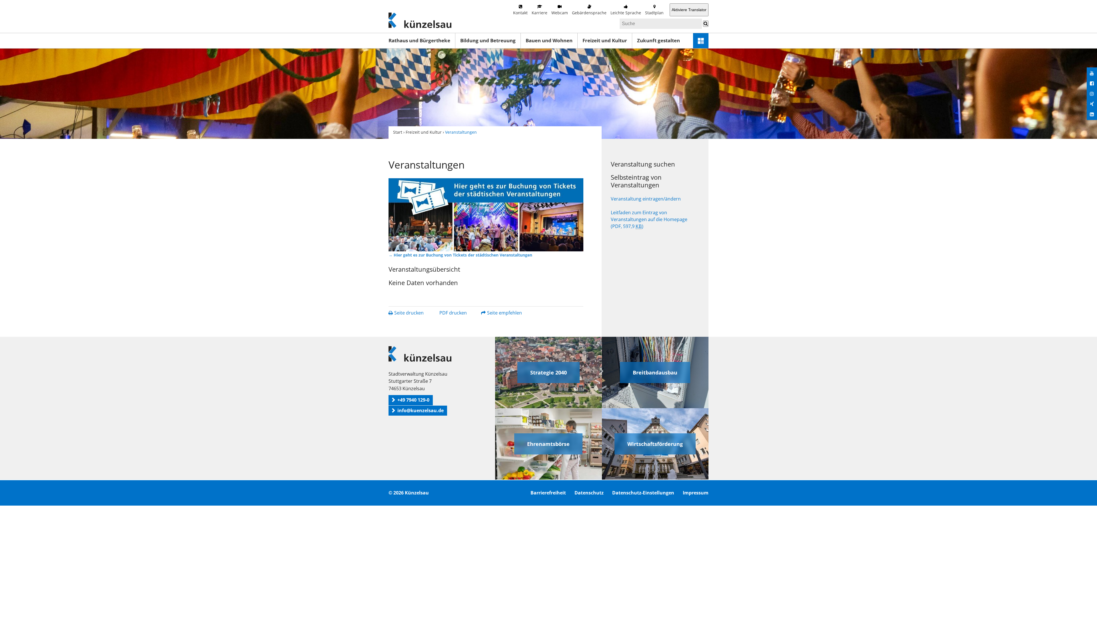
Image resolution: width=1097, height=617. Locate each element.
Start (397, 132)
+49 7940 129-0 (413, 400)
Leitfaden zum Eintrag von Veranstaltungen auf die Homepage (649, 219)
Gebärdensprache (589, 12)
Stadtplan (654, 12)
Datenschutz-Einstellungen (643, 493)
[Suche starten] (705, 24)
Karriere (539, 12)
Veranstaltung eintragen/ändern (646, 199)
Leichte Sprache (625, 12)
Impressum (695, 493)
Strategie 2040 (548, 372)
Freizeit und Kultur (604, 40)
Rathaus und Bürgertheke (419, 40)
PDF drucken (453, 313)
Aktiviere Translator (689, 9)
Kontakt (520, 12)
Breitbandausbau (655, 372)
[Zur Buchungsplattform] (486, 214)
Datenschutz (589, 493)
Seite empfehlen (504, 313)
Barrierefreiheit (548, 493)
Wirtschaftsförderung (655, 443)
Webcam (559, 12)
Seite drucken (409, 313)
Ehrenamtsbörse (548, 443)
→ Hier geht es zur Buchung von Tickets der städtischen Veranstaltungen (460, 255)
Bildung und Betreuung (488, 40)
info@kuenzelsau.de (420, 410)
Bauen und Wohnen (549, 40)
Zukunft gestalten (658, 40)
